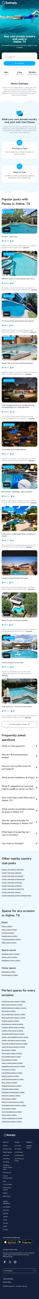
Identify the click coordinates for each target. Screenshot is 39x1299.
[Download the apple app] (10, 1242)
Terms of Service (8, 1279)
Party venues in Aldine (9, 1083)
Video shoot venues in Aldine (12, 1122)
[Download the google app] (25, 1242)
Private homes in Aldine (10, 975)
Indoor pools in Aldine (9, 930)
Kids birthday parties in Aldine (12, 1073)
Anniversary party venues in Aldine (13, 1001)
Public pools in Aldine (9, 943)
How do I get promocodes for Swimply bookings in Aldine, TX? (17, 822)
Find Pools (20, 63)
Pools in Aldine (7, 926)
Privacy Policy (7, 1282)
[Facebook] (4, 1262)
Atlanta (5, 1217)
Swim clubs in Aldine (9, 1109)
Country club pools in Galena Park (13, 879)
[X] (10, 1262)
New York (6, 1210)
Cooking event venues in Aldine (12, 1031)
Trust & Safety (7, 1184)
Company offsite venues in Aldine (13, 1027)
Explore (5, 1193)
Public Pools (6, 1196)
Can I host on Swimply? (13, 843)
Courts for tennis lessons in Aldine (13, 1047)
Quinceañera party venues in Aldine (14, 1105)
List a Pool (18, 1146)
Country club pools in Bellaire (12, 873)
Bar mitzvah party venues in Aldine (13, 1014)
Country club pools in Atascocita (13, 870)
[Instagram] (15, 1262)
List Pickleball (19, 1152)
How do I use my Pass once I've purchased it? (16, 767)
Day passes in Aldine (9, 1050)
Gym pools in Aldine (8, 1070)
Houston (5, 1223)
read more (26, 247)
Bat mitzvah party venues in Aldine (13, 1018)
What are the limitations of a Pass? (18, 777)
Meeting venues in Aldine (10, 1076)
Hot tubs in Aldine (8, 933)
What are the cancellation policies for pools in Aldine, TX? (18, 810)
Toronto (5, 1230)
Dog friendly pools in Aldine (11, 1057)
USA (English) (8, 1271)
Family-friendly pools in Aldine (12, 1063)
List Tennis (18, 1149)
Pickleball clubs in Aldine (10, 1089)
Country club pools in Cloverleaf (12, 876)
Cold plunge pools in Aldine (11, 939)
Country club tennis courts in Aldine (14, 1040)
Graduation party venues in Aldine (13, 1066)
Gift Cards (6, 1155)
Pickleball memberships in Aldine (13, 1092)
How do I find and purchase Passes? (15, 756)
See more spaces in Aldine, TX (20, 724)
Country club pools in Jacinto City (13, 889)
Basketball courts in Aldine (11, 960)
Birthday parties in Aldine (10, 1021)
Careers (5, 1146)
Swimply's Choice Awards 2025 (7, 1167)
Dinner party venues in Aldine (12, 1053)
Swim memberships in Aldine (12, 1112)
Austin (5, 1220)
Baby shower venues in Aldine (12, 1005)
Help (4, 1181)
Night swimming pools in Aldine (12, 1079)
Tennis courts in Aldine (9, 957)
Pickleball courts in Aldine (11, 954)
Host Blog (6, 1162)
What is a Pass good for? (13, 746)
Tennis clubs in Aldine (9, 1115)
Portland (5, 1213)
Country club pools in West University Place (16, 896)
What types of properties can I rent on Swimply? (16, 833)
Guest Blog (6, 1159)
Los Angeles (7, 1207)
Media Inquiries (7, 1152)
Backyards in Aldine (8, 972)
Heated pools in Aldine (9, 936)
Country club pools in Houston (12, 883)
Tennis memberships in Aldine (12, 1118)
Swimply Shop (7, 1149)
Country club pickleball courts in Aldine (15, 1037)
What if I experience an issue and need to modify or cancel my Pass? (18, 787)
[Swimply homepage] (19, 3)
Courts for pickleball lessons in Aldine (14, 1044)
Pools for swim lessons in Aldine (13, 1102)
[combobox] (19, 57)
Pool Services (7, 1173)
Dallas (5, 1226)
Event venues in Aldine (9, 1060)
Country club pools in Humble (12, 886)
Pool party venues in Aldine (11, 1096)
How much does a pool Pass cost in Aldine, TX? (18, 799)
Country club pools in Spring (11, 892)
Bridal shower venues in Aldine (12, 1024)
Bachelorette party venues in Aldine (14, 1008)
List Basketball (19, 1155)
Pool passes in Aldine (9, 1099)
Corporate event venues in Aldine (13, 1034)
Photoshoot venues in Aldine (11, 1086)
